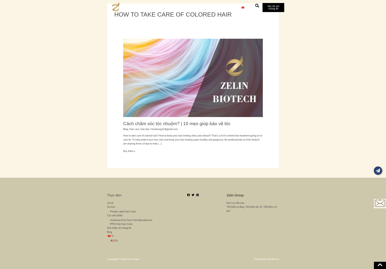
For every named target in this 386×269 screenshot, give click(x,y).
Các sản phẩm (186, 7)
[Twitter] (193, 195)
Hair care (134, 129)
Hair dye (144, 129)
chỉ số (155, 7)
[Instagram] (197, 195)
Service (168, 7)
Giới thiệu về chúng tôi (212, 7)
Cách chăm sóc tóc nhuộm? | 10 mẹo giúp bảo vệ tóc (177, 123)
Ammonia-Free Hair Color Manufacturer (131, 220)
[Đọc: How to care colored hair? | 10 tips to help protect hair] (193, 77)
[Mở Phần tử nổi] (378, 170)
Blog (232, 7)
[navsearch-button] (257, 7)
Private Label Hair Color (123, 211)
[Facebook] (188, 195)
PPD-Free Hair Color (121, 224)
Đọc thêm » (129, 150)
